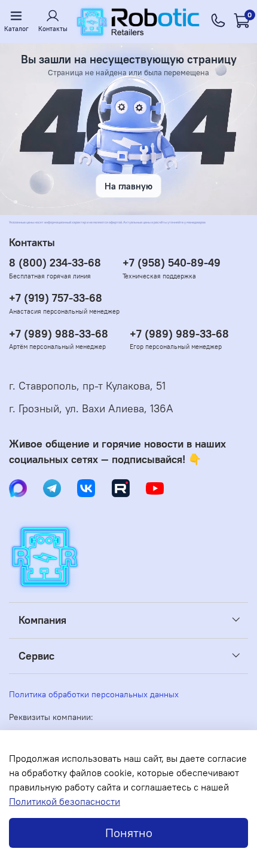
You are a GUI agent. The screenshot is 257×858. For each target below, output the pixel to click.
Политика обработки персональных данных (94, 694)
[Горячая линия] (218, 21)
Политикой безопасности (64, 801)
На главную (128, 186)
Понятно (128, 832)
